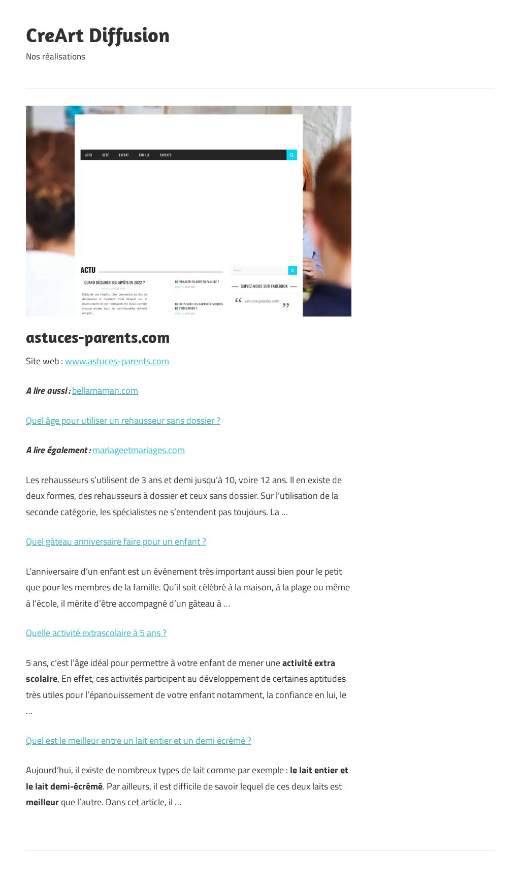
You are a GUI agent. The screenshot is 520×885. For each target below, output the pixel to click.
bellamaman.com (105, 390)
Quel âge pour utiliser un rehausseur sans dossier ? (123, 420)
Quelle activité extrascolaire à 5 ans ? (96, 633)
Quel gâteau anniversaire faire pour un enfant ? (116, 541)
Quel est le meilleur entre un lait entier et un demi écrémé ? (138, 740)
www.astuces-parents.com (117, 361)
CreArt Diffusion (98, 34)
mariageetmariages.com (138, 450)
